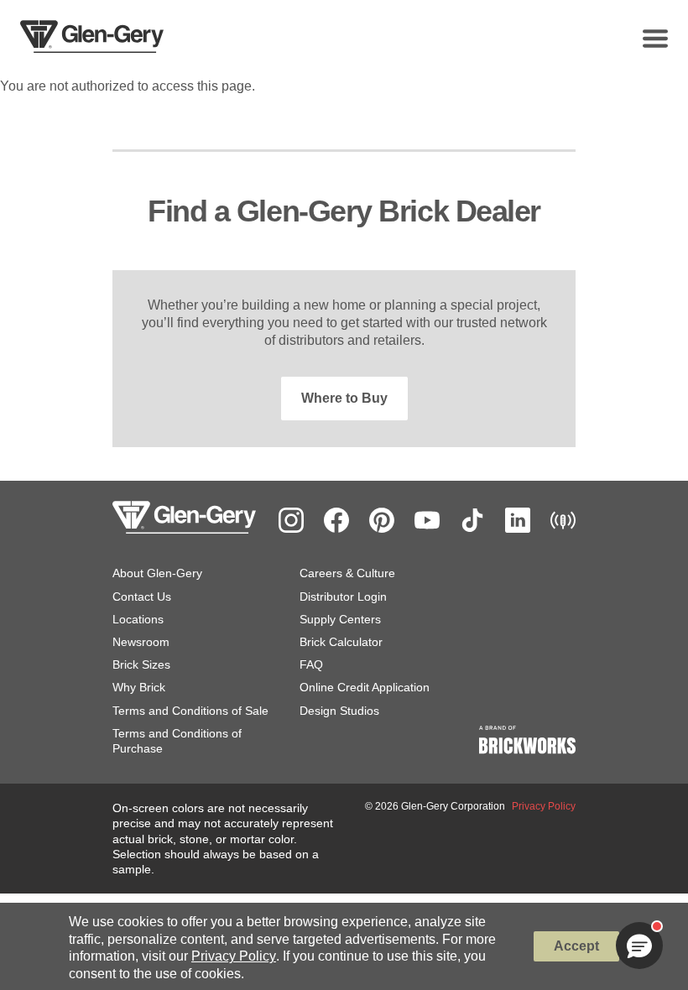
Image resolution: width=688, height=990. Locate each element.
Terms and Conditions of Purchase (177, 741)
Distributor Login (343, 596)
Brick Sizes (141, 664)
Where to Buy (344, 398)
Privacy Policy (233, 956)
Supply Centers (340, 619)
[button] (639, 945)
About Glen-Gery (157, 573)
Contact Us (141, 596)
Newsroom (140, 642)
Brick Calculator (341, 642)
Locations (138, 619)
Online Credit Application (365, 687)
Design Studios (339, 710)
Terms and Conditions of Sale (190, 710)
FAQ (311, 664)
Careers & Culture (347, 573)
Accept (576, 946)
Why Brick (138, 687)
